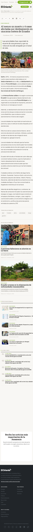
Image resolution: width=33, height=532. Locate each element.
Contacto (3, 512)
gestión (4, 215)
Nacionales (7, 11)
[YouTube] (20, 527)
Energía (3, 489)
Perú (2, 502)
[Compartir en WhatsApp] (2, 18)
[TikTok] (28, 527)
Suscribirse (25, 6)
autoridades (22, 213)
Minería (3, 491)
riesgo (29, 213)
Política (3, 495)
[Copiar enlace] (23, 18)
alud (3, 213)
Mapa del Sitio (4, 516)
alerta (15, 213)
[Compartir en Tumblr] (20, 18)
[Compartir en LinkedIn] (16, 18)
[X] (9, 527)
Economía (3, 493)
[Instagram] (12, 527)
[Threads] (16, 527)
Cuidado (9, 213)
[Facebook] (5, 527)
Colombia (3, 504)
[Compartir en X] (9, 18)
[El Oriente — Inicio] (7, 6)
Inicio (2, 11)
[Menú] (30, 6)
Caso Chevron (4, 2)
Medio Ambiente (5, 498)
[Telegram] (24, 527)
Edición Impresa (5, 514)
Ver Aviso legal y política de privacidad (10, 481)
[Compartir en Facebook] (5, 18)
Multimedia (20, 491)
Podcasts (11, 2)
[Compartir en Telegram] (13, 18)
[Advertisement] (16, 406)
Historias (17, 2)
